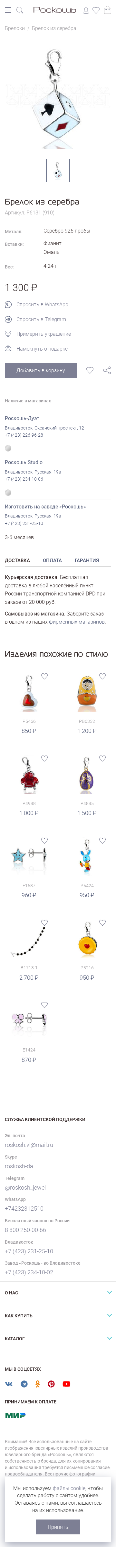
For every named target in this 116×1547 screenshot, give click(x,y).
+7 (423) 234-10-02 (29, 1272)
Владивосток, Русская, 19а (33, 471)
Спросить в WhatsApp (42, 304)
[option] (58, 95)
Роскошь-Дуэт (22, 418)
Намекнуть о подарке (42, 349)
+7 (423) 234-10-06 (24, 479)
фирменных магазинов (77, 622)
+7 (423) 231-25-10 (24, 523)
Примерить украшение (43, 334)
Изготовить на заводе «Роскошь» (45, 507)
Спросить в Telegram (41, 319)
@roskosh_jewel (25, 1187)
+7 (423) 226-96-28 (24, 435)
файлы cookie (69, 1488)
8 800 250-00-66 (25, 1229)
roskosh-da (19, 1166)
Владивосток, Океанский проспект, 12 (44, 427)
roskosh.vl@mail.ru (29, 1144)
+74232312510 (24, 1208)
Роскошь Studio (24, 462)
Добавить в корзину (40, 370)
